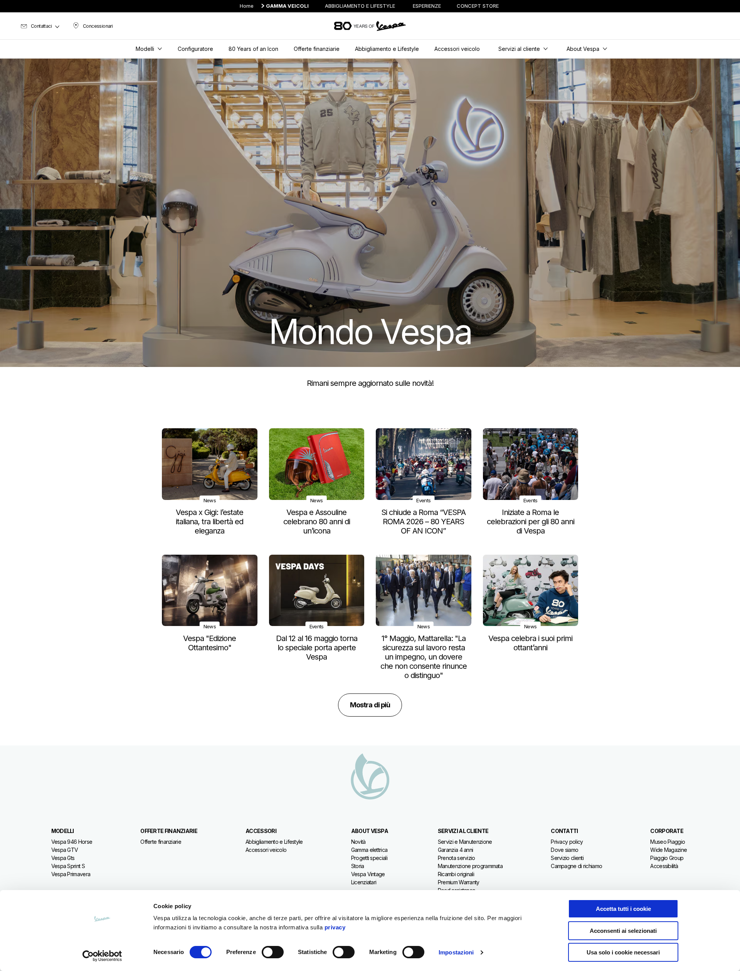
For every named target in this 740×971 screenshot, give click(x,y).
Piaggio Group (666, 858)
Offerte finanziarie (160, 841)
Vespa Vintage (368, 874)
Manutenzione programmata (470, 866)
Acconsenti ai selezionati (623, 930)
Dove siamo (564, 849)
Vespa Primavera (71, 874)
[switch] (273, 952)
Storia (357, 866)
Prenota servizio (456, 858)
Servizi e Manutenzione (465, 841)
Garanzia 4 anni (455, 849)
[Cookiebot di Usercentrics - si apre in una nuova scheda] (102, 956)
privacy (335, 927)
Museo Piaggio (667, 841)
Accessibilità (664, 866)
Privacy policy (567, 841)
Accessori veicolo (266, 849)
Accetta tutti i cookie (623, 908)
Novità (358, 841)
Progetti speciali (369, 858)
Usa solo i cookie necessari (623, 952)
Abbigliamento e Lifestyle (274, 841)
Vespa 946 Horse (71, 841)
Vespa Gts (63, 858)
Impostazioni (456, 952)
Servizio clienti (567, 858)
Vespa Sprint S (68, 866)
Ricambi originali (456, 874)
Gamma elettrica (369, 849)
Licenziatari (364, 882)
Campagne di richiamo (576, 866)
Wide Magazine (668, 849)
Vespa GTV (64, 849)
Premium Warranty (458, 882)
